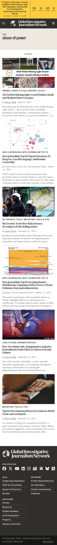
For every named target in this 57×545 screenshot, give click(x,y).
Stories (6, 502)
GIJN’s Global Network (42, 481)
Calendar (35, 493)
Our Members (38, 485)
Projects (6, 519)
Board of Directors (11, 489)
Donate (6, 493)
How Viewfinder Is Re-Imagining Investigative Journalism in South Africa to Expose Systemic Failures (27, 349)
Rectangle (48, 541)
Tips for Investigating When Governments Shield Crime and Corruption (28, 412)
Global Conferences (41, 489)
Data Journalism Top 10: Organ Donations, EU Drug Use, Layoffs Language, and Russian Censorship (26, 159)
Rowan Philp (10, 102)
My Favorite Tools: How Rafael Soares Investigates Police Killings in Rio (22, 225)
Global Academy (10, 511)
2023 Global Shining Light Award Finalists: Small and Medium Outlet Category (28, 96)
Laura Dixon (10, 231)
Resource (7, 507)
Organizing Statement (13, 481)
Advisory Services (11, 524)
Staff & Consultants (12, 485)
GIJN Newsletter (10, 515)
